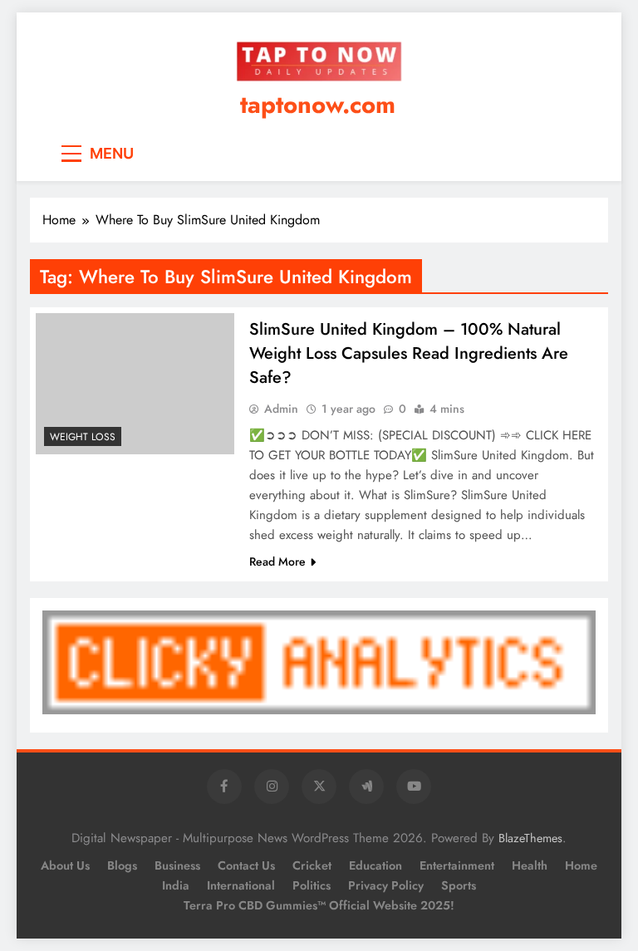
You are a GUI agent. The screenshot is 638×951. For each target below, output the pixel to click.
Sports (458, 885)
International (241, 885)
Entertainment (457, 865)
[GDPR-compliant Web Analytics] (319, 709)
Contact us (246, 865)
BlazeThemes (530, 838)
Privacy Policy (386, 885)
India (175, 885)
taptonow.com (317, 104)
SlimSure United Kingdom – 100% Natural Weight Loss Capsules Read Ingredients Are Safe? (408, 353)
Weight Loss (82, 436)
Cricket (311, 865)
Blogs (122, 865)
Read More (277, 561)
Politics (311, 885)
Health (529, 865)
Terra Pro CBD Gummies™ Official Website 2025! (319, 905)
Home (581, 865)
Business (177, 865)
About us (65, 865)
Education (375, 865)
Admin (281, 408)
